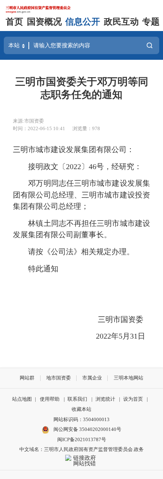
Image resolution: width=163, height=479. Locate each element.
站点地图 (22, 399)
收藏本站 (81, 409)
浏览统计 (105, 399)
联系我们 (77, 399)
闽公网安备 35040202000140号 (86, 429)
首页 (14, 21)
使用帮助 (50, 399)
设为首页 (133, 399)
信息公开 (82, 21)
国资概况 (44, 21)
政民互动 (121, 21)
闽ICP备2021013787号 (81, 439)
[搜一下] (149, 45)
